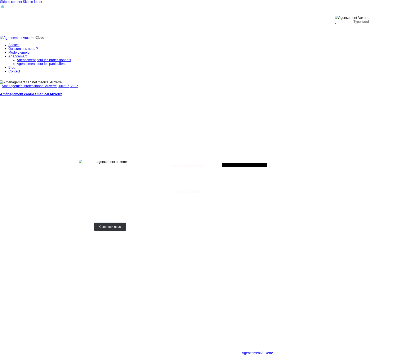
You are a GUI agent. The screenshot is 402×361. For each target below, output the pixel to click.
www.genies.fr (188, 206)
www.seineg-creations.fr (188, 213)
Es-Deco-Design (78, 353)
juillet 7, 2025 (68, 86)
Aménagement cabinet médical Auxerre (31, 94)
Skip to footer (32, 2)
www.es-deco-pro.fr (188, 221)
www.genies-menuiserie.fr (188, 202)
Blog (234, 353)
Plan (280, 353)
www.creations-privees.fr (188, 209)
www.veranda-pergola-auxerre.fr (188, 198)
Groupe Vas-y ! (315, 353)
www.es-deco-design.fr (188, 217)
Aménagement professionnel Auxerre (29, 86)
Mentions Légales (214, 353)
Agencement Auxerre (257, 353)
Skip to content (11, 2)
